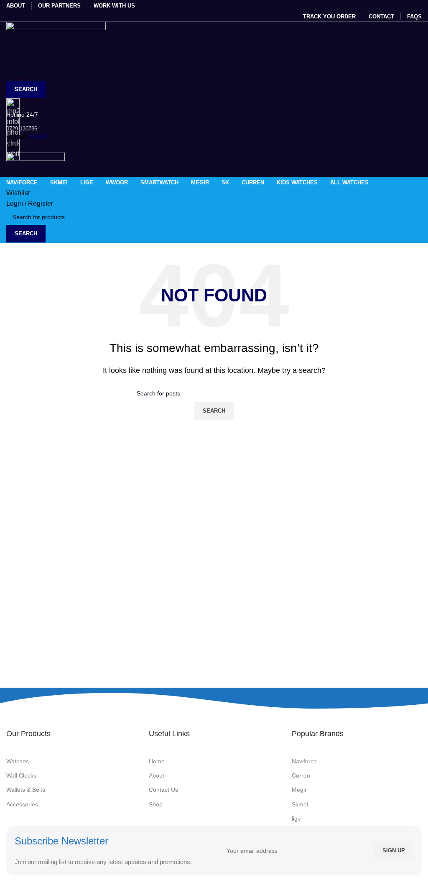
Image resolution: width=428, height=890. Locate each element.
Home (157, 761)
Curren (301, 775)
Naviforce (304, 761)
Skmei (300, 804)
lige (296, 818)
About (156, 775)
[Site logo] (56, 42)
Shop (156, 804)
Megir (299, 789)
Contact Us (163, 789)
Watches (17, 761)
